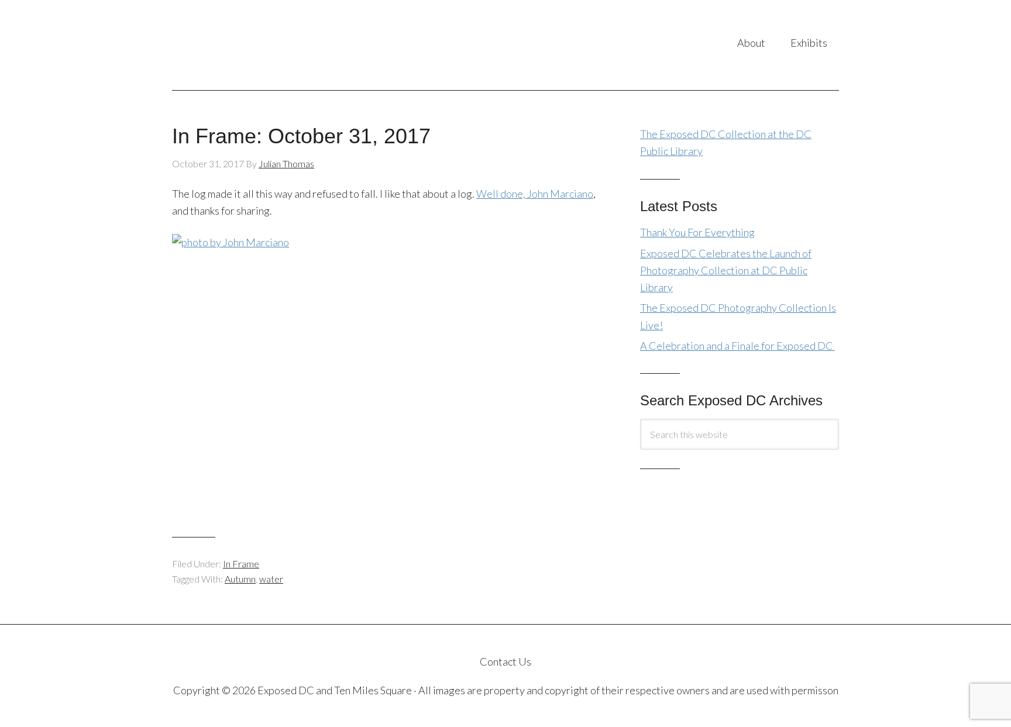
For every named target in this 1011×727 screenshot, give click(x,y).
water (271, 578)
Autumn (240, 578)
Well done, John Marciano (534, 193)
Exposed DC (288, 45)
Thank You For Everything (697, 232)
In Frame (241, 563)
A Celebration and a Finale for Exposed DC (737, 345)
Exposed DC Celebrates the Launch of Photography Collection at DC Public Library (725, 270)
